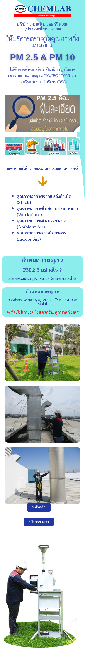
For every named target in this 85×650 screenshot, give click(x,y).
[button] (39, 507)
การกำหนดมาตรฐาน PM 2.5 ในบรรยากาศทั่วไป (42, 279)
